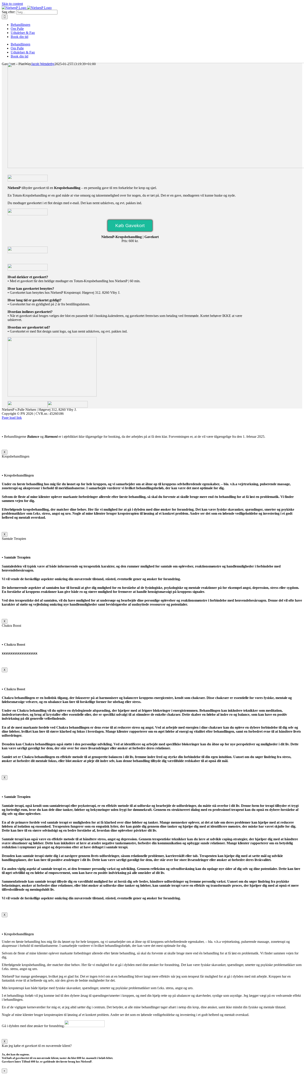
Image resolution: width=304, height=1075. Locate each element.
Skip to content (12, 4)
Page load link (12, 417)
